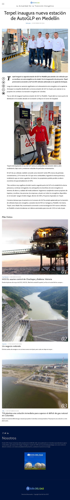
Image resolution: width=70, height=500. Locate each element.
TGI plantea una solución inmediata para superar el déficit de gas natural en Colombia (35, 414)
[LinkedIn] (8, 433)
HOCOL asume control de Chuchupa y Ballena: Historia (27, 279)
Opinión (4, 344)
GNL (3, 411)
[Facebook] (3, 433)
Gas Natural (5, 277)
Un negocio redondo (11, 346)
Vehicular (28, 23)
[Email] (3, 93)
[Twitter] (5, 433)
